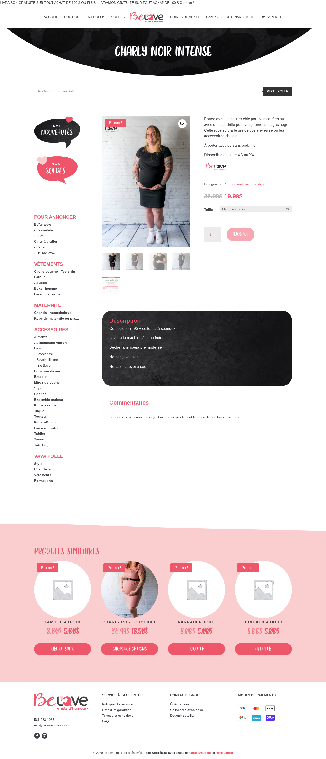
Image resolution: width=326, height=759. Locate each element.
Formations (43, 481)
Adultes (40, 283)
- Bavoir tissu (44, 354)
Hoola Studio (224, 752)
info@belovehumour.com (52, 725)
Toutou (40, 416)
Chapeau (41, 394)
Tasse (39, 439)
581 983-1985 (44, 719)
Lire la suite (62, 649)
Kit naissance (45, 405)
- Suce (39, 236)
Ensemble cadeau (48, 399)
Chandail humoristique (52, 312)
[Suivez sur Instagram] (44, 736)
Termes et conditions (117, 715)
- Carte (39, 247)
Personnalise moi (48, 294)
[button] (182, 123)
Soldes (258, 184)
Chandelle (42, 469)
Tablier (39, 433)
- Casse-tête (43, 230)
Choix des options (129, 649)
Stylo (38, 388)
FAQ (105, 721)
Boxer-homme (45, 288)
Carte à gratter (45, 241)
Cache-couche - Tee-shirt (54, 271)
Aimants (40, 337)
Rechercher (277, 91)
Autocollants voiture (51, 343)
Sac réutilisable (46, 428)
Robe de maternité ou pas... (56, 318)
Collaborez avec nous (186, 710)
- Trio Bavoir (43, 365)
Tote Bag (41, 445)
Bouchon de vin (47, 371)
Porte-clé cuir (45, 422)
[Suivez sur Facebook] (37, 736)
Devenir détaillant (183, 715)
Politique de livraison (117, 704)
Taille (208, 209)
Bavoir (39, 348)
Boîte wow (42, 224)
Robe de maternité (237, 184)
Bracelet (40, 377)
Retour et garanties (116, 710)
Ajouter (240, 234)
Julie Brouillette (201, 752)
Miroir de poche (47, 382)
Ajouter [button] (196, 649)
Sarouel (40, 277)
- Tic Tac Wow (44, 253)
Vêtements (42, 475)
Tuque (39, 411)
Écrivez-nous (180, 704)
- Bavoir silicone (46, 360)
